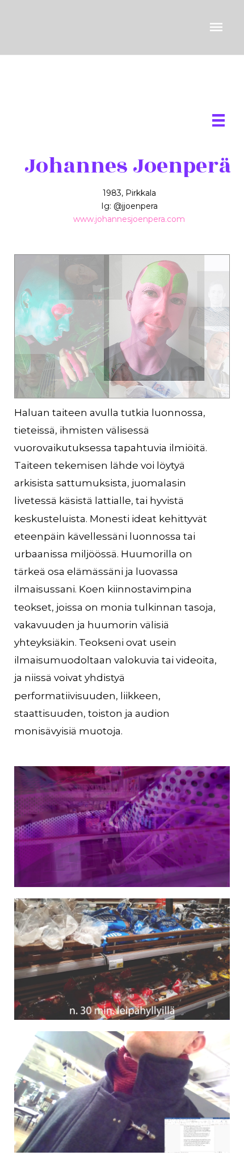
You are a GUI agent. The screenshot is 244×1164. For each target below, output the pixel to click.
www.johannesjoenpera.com (129, 219)
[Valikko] (218, 120)
